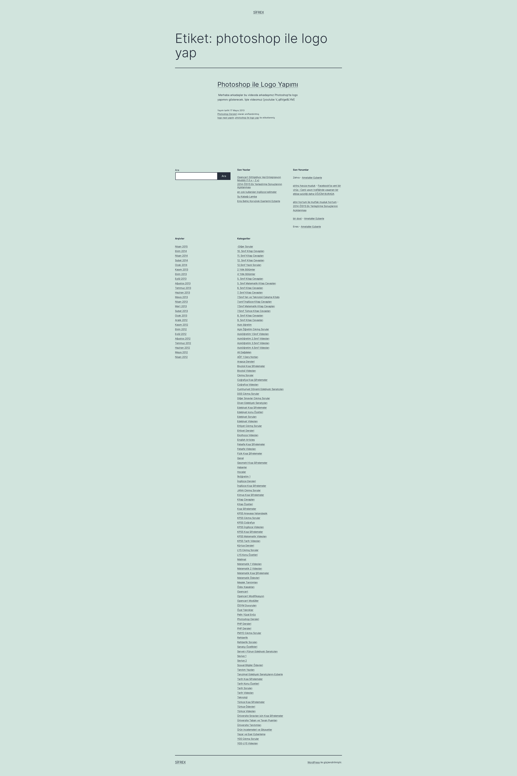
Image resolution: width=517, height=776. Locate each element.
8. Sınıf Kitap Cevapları (250, 315)
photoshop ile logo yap (247, 117)
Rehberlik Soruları (247, 642)
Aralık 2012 (181, 320)
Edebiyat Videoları (247, 421)
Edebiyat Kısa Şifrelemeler (252, 407)
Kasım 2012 (181, 324)
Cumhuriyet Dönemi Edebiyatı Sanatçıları (260, 389)
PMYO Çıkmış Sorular (249, 633)
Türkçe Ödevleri (246, 706)
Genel (240, 458)
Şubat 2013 (181, 311)
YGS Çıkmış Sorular (248, 738)
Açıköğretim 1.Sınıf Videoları (253, 334)
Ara (177, 170)
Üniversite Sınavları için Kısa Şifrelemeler (260, 715)
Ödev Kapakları (245, 587)
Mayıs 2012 (181, 352)
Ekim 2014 (181, 251)
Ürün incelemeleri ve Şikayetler (254, 729)
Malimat (241, 559)
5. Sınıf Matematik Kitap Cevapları (256, 283)
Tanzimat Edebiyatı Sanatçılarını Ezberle (260, 674)
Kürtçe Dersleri (245, 545)
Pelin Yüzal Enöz (246, 614)
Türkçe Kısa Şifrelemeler (251, 702)
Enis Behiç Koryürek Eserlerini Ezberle (258, 201)
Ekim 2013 (181, 274)
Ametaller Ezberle (312, 177)
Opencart (242, 591)
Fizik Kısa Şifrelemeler (249, 453)
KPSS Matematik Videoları (252, 536)
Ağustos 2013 (183, 283)
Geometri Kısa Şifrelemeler (252, 462)
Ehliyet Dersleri (245, 430)
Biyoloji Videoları (246, 370)
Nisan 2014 (181, 255)
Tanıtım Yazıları (245, 669)
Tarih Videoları (245, 692)
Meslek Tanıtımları (247, 582)
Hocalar (241, 471)
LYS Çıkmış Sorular (247, 550)
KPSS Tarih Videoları (248, 541)
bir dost (297, 218)
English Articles (246, 439)
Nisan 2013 (181, 301)
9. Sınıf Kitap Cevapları (250, 320)
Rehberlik (242, 637)
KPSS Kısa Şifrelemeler (250, 531)
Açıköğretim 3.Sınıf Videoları (253, 343)
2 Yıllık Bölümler (246, 269)
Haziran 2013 (182, 292)
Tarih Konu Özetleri (248, 683)
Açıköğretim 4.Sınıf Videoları (253, 347)
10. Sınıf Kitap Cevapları (250, 251)
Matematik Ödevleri (248, 577)
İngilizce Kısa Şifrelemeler (251, 485)
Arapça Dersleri (246, 361)
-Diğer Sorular (245, 246)
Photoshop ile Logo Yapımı (257, 84)
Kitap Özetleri (245, 504)
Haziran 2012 (182, 347)
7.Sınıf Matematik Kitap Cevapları (256, 306)
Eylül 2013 (180, 278)
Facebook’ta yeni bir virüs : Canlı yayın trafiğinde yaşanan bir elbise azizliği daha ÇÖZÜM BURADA (317, 189)
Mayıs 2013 (181, 297)
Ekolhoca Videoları (247, 435)
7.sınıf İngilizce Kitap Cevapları (254, 301)
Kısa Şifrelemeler (246, 508)
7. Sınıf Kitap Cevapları (250, 292)
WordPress (314, 762)
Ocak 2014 (181, 265)
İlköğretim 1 (243, 476)
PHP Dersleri (244, 623)
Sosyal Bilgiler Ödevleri (250, 665)
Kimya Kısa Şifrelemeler (250, 495)
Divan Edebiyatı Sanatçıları (252, 402)
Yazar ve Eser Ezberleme (251, 734)
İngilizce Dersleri (246, 481)
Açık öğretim (244, 324)
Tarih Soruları (244, 688)
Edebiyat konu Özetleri (250, 412)
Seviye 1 (241, 656)
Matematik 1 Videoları (249, 564)
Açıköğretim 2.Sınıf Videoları (253, 338)
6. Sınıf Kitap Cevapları (250, 288)
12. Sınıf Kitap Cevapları (250, 260)
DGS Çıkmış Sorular (248, 393)
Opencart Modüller (248, 600)
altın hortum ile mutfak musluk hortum (315, 202)
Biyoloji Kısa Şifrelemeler (251, 366)
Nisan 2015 (181, 246)
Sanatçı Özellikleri (247, 646)
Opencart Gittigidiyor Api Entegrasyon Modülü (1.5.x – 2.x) (259, 179)
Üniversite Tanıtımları (249, 725)
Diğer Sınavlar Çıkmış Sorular (253, 398)
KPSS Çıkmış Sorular (248, 518)
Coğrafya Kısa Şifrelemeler (252, 379)
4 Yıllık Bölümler (246, 274)
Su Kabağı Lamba (247, 196)
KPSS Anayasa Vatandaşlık (252, 513)
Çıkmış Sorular (245, 375)
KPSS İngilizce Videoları (250, 527)
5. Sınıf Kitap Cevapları (250, 278)
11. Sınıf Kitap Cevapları (250, 255)
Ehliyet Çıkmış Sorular (249, 425)
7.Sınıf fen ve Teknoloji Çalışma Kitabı (258, 297)
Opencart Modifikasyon (250, 596)
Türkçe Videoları (246, 711)
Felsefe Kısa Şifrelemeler (251, 444)
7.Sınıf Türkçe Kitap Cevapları (253, 311)
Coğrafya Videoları (247, 384)
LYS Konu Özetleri (247, 554)
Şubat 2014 (181, 260)
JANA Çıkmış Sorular (249, 490)
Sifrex (258, 12)
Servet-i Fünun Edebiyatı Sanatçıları (257, 651)
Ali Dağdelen (244, 352)
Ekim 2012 (181, 329)
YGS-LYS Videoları (247, 743)
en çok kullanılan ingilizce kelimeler (257, 192)
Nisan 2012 (181, 357)
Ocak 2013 (181, 315)
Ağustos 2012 (183, 338)
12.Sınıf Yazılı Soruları (249, 265)
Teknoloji (242, 697)
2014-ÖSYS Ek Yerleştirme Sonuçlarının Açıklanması (259, 186)
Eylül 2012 (180, 334)
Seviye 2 (242, 660)
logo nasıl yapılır (225, 117)
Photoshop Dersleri (227, 114)
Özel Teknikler (245, 610)
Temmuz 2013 (183, 288)
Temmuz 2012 (183, 343)
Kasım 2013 (181, 269)
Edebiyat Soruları (246, 416)
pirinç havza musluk (304, 185)
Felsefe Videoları (246, 448)
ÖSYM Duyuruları (246, 605)
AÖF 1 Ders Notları (247, 357)
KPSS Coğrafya (246, 522)
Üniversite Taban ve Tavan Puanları (257, 720)
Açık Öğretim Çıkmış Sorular (253, 329)
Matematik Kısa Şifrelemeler (253, 573)
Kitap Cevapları (246, 499)
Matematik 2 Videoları (249, 568)
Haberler (242, 467)
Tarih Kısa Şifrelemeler (250, 679)
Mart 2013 (181, 306)
